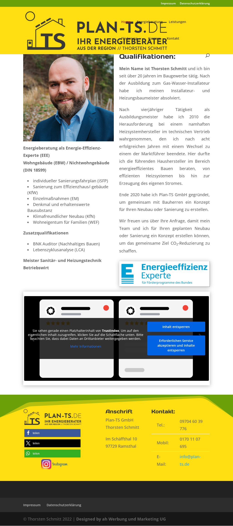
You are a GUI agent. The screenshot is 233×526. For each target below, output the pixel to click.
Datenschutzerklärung (195, 3)
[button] (52, 433)
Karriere (154, 39)
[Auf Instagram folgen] (54, 463)
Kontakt (173, 39)
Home (126, 22)
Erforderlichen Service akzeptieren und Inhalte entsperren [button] (176, 345)
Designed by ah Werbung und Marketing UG (121, 519)
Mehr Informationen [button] (85, 346)
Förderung (129, 39)
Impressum (168, 3)
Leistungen (177, 22)
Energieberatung (150, 22)
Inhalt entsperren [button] (176, 327)
